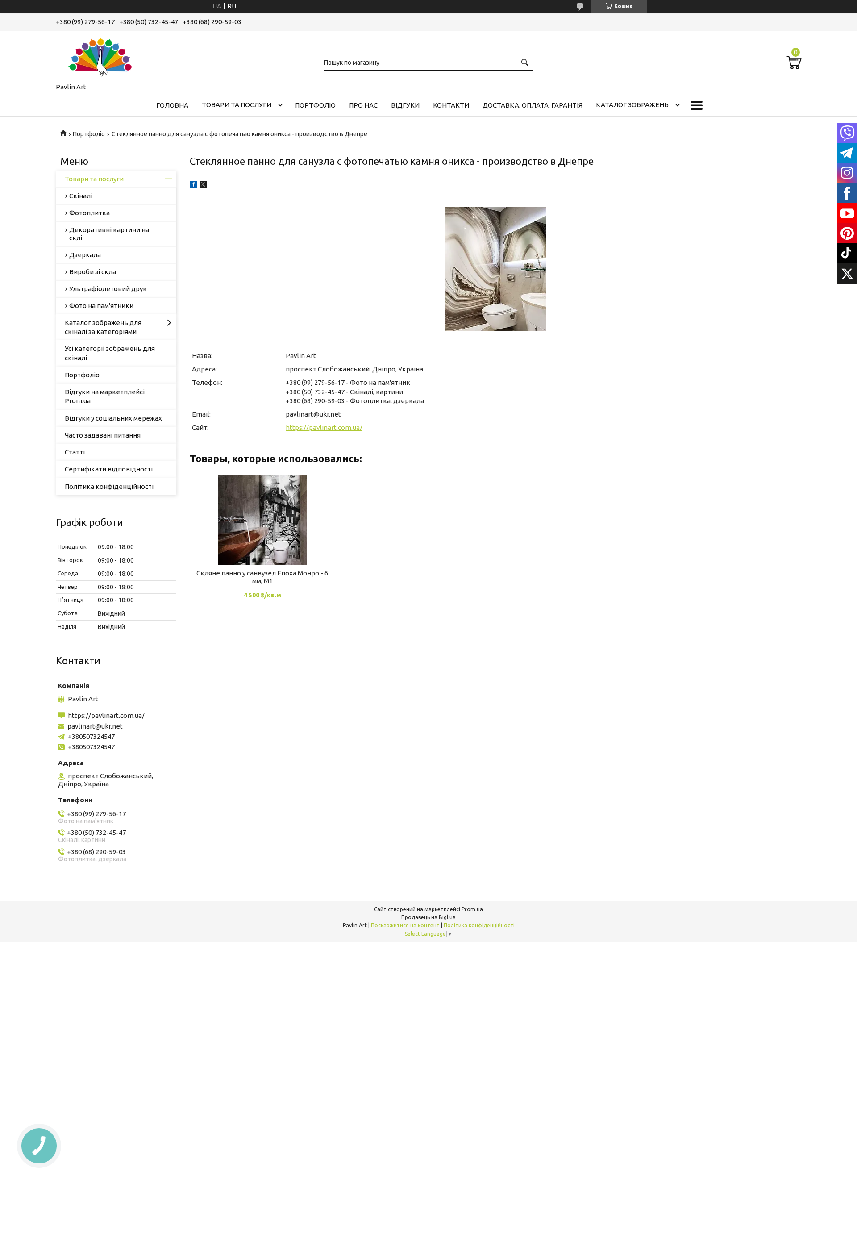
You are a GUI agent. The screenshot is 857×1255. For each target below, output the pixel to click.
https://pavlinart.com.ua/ (324, 427)
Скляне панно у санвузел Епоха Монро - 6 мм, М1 (262, 576)
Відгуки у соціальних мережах (113, 418)
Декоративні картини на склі (109, 234)
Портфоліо (315, 105)
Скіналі (80, 196)
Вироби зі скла (92, 271)
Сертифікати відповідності (109, 469)
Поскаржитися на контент (405, 925)
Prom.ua (472, 909)
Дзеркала (85, 255)
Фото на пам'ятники (101, 305)
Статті (75, 452)
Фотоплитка (89, 213)
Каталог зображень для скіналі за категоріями (103, 327)
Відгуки (405, 105)
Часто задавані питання (103, 435)
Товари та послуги (236, 104)
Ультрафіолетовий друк (108, 288)
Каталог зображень (632, 104)
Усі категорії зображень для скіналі (110, 353)
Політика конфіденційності (109, 486)
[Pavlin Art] (100, 55)
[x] (203, 185)
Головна (172, 105)
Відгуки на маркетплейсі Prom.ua (105, 396)
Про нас (363, 105)
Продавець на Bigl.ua (428, 917)
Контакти (451, 105)
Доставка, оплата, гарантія (532, 105)
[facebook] (193, 185)
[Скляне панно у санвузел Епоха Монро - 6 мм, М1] (262, 520)
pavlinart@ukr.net (313, 414)
